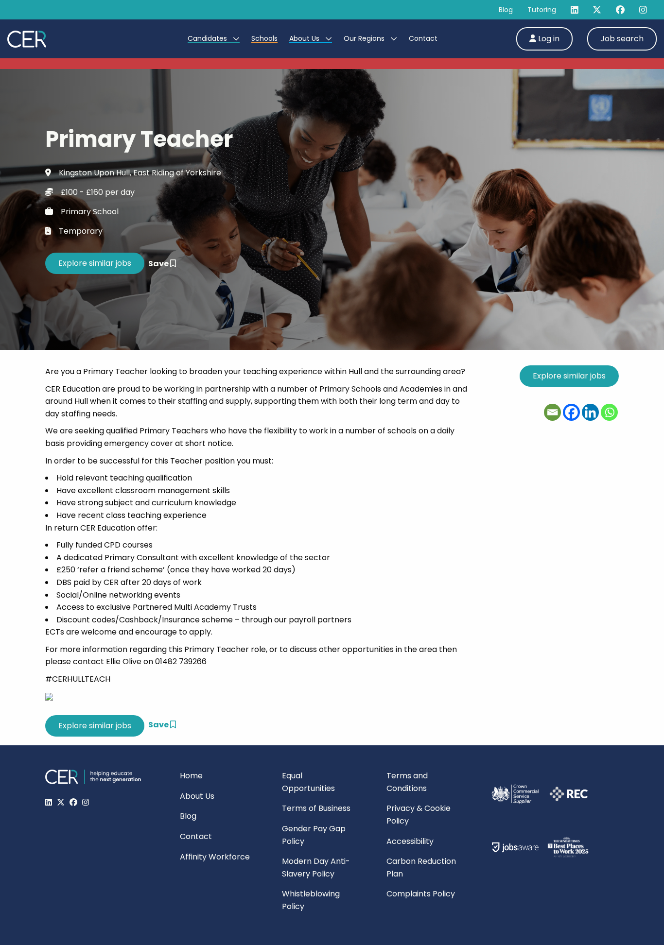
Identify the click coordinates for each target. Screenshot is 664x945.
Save (159, 263)
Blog (506, 10)
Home (191, 775)
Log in (547, 38)
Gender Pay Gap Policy (314, 835)
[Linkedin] (590, 412)
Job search (622, 38)
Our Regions (365, 38)
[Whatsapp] (609, 412)
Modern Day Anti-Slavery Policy (316, 867)
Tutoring (541, 10)
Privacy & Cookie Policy (418, 814)
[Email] (552, 412)
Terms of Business (316, 808)
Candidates (208, 38)
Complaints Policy (420, 893)
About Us (305, 38)
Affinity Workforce (215, 856)
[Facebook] (571, 412)
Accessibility (410, 841)
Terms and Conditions (407, 782)
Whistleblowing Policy (311, 900)
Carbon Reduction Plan (421, 867)
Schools (264, 38)
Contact (423, 38)
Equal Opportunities (308, 782)
